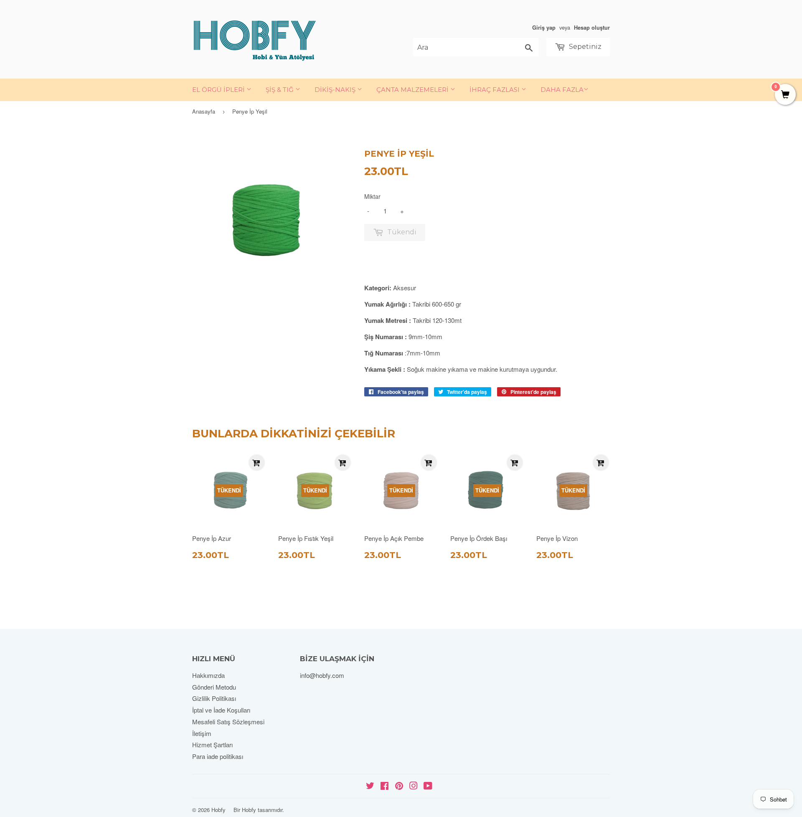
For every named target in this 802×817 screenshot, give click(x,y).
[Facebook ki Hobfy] (384, 786)
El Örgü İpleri (219, 90)
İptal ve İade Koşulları (221, 709)
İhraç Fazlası (495, 90)
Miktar (372, 196)
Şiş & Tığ (280, 90)
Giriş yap (544, 27)
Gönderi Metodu (214, 687)
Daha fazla (562, 90)
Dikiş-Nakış (336, 90)
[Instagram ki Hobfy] (413, 786)
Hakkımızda (208, 675)
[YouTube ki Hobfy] (428, 786)
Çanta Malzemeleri (413, 90)
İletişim (201, 733)
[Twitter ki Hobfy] (370, 786)
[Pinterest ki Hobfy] (399, 786)
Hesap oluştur (592, 27)
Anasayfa (203, 111)
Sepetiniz (584, 47)
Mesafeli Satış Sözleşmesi (228, 721)
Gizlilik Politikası (214, 698)
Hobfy (218, 810)
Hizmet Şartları (212, 744)
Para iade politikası (217, 756)
